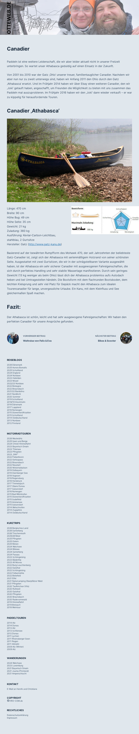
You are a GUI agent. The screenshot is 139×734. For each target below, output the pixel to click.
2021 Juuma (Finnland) (18, 671)
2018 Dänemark (14, 404)
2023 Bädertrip (14, 560)
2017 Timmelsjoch (15, 483)
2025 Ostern (13, 541)
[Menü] (130, 17)
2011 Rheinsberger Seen (18, 638)
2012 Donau (12, 633)
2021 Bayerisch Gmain (17, 668)
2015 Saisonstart (15, 504)
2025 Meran (12, 544)
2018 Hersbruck (14, 481)
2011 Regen (12, 641)
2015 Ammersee (14, 502)
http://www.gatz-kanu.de (45, 244)
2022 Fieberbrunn (15, 457)
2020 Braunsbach (15, 597)
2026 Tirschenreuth (16, 533)
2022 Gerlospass (15, 459)
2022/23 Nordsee (15, 383)
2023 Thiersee (14, 449)
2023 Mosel (12, 380)
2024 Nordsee (14, 375)
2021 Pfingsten (14, 583)
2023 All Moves (14, 562)
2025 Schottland (15, 370)
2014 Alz (11, 622)
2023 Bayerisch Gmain (18, 446)
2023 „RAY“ (12, 454)
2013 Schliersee (14, 630)
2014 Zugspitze (14, 510)
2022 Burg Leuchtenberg (19, 565)
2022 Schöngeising (16, 570)
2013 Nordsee (13, 420)
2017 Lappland (14, 407)
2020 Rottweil (13, 589)
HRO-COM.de (16, 701)
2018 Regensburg (15, 478)
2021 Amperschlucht (16, 673)
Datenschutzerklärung (17, 715)
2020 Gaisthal (13, 591)
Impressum (12, 718)
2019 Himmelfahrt (15, 602)
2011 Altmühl (13, 644)
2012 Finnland (13, 423)
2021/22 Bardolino (15, 391)
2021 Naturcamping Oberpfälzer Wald (24, 581)
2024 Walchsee (14, 546)
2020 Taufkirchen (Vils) (18, 586)
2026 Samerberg (15, 530)
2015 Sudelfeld (14, 499)
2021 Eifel (11, 578)
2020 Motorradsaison (17, 467)
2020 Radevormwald (17, 599)
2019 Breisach (14, 604)
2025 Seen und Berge (17, 441)
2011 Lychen (13, 636)
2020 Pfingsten (14, 594)
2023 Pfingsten (14, 451)
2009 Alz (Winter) (15, 646)
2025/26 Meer (13, 536)
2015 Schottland (15, 415)
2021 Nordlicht (14, 394)
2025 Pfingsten (14, 538)
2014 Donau (13, 625)
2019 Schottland (15, 399)
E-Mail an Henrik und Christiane (22, 689)
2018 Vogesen (13, 475)
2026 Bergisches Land (17, 528)
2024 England (13, 372)
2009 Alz (11, 649)
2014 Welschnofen (16, 507)
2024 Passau (13, 554)
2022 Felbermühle (15, 573)
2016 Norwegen (14, 410)
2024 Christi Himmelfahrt (19, 443)
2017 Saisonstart (15, 489)
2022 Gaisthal (13, 567)
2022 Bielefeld (14, 575)
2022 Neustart (14, 465)
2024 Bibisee (13, 549)
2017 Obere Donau (16, 486)
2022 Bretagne (14, 386)
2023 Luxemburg (15, 665)
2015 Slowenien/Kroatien (19, 412)
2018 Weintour (14, 607)
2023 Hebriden (14, 378)
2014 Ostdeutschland (17, 417)
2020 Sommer (13, 396)
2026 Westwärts (14, 438)
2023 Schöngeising (16, 557)
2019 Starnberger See (17, 473)
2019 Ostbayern (14, 470)
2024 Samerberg (15, 552)
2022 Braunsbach (15, 388)
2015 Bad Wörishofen (17, 494)
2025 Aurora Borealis (17, 367)
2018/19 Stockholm (16, 402)
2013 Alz (11, 628)
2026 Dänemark (14, 365)
